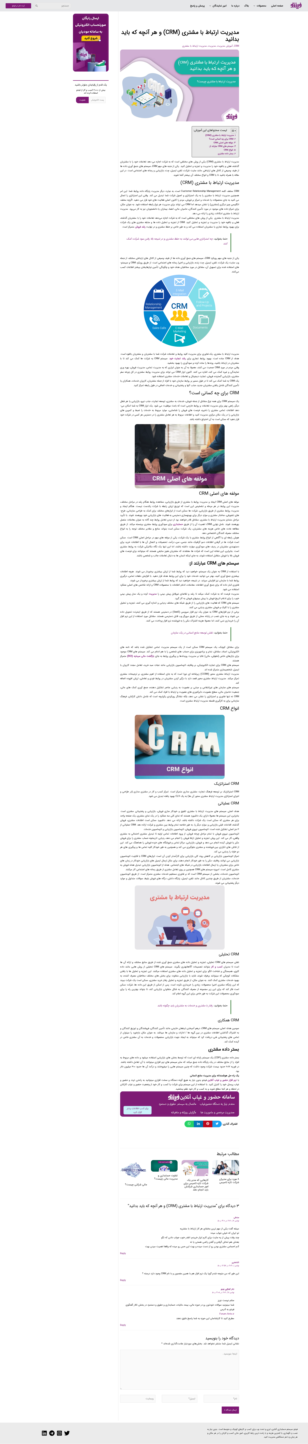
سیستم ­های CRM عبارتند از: (221, 146)
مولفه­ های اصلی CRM (223, 142)
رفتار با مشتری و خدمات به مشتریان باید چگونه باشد (185, 1006)
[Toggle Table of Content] (232, 130)
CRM (236, 46)
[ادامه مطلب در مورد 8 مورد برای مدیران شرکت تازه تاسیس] (225, 1167)
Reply (123, 1253)
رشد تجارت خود (177, 358)
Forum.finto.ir (226, 1314)
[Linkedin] (44, 1433)
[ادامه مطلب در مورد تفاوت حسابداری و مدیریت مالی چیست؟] (164, 1166)
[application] (255, 6)
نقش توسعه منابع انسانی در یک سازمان (192, 633)
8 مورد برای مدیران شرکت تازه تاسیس (229, 1180)
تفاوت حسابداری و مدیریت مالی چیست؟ (166, 1177)
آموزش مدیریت (225, 46)
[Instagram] (59, 1433)
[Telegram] (52, 1433)
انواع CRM (228, 150)
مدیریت (212, 46)
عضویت (82, 99)
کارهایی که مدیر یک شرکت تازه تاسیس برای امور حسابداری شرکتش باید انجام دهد (196, 1185)
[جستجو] (36, 6)
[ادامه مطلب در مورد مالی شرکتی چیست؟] (133, 1170)
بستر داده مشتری (225, 153)
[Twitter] (67, 1433)
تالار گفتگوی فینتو (227, 1289)
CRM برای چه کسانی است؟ (221, 139)
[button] (260, 6)
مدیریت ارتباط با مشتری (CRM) (219, 135)
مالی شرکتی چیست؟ (136, 1185)
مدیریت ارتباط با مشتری (194, 46)
